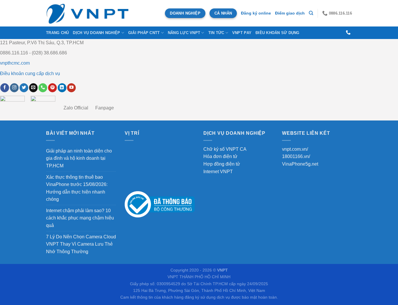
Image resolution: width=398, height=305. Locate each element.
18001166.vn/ (296, 156)
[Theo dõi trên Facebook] (4, 87)
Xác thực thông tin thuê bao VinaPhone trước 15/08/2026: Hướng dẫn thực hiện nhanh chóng (77, 188)
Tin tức (216, 33)
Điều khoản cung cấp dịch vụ (30, 73)
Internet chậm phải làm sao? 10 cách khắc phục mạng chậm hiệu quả (80, 218)
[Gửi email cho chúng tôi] (33, 87)
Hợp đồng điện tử (221, 164)
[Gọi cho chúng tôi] (348, 32)
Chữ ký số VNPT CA (224, 149)
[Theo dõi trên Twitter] (24, 87)
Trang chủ (57, 33)
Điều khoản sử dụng (278, 33)
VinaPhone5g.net (300, 164)
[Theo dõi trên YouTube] (71, 87)
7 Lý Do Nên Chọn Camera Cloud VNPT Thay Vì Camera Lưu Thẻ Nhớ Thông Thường (81, 244)
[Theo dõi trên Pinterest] (52, 87)
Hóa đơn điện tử (220, 156)
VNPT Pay (241, 33)
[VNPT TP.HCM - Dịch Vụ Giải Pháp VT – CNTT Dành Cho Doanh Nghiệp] (88, 13)
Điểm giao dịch (290, 13)
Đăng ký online (256, 13)
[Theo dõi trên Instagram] (14, 87)
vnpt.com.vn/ (295, 149)
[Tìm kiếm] (311, 13)
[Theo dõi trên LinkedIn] (62, 87)
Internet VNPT (218, 171)
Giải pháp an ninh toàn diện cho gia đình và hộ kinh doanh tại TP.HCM (79, 158)
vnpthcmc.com (15, 63)
